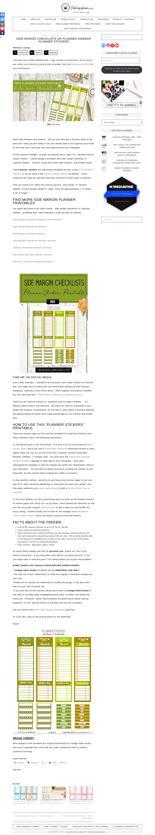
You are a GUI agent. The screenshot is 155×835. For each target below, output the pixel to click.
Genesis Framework (96, 832)
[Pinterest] (112, 45)
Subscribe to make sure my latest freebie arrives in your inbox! (122, 70)
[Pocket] (2, 28)
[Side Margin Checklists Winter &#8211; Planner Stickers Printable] (81, 793)
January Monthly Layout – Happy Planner (35, 816)
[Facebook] (2, 15)
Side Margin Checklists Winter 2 (30, 227)
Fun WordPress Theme (75, 832)
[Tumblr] (2, 33)
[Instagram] (108, 45)
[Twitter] (2, 19)
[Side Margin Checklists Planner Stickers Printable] (53, 793)
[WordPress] (2, 24)
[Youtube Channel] (117, 45)
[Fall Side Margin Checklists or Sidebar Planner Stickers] (25, 793)
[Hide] (1, 37)
